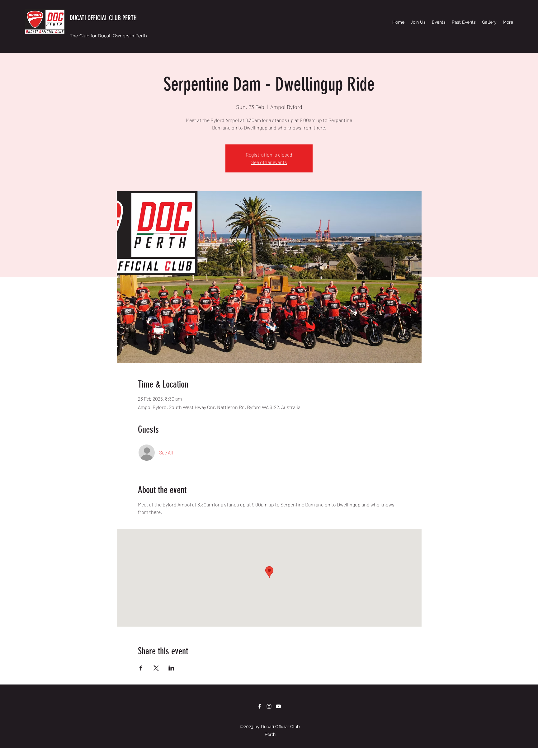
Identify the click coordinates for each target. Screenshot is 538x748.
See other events (269, 162)
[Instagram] (269, 706)
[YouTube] (278, 706)
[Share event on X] (156, 668)
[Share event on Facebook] (141, 668)
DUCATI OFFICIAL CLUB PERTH (103, 18)
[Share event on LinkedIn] (171, 668)
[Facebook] (260, 706)
